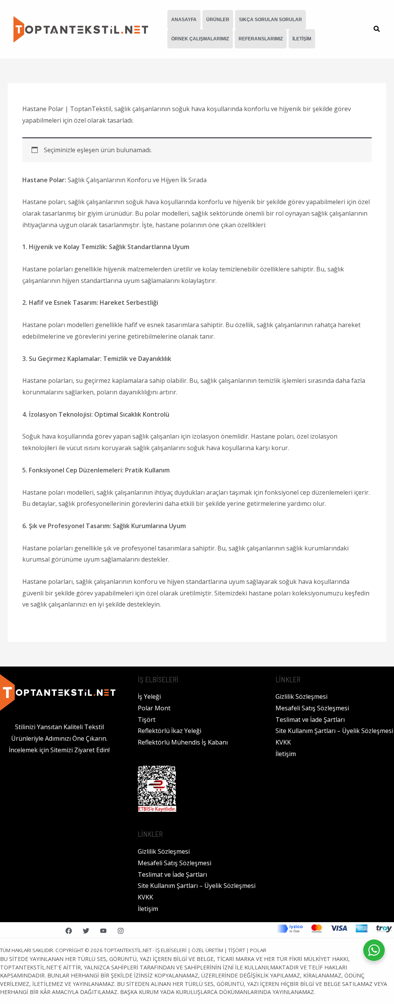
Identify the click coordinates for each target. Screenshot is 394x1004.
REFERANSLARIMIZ (261, 39)
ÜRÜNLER (217, 19)
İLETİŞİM (301, 39)
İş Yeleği (149, 696)
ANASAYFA (184, 19)
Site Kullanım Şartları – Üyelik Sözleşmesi (196, 885)
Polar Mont (154, 708)
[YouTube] (103, 931)
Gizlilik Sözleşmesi (164, 851)
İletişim (148, 908)
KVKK (145, 897)
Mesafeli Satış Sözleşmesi (174, 863)
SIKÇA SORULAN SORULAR (270, 19)
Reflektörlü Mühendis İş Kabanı (183, 742)
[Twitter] (86, 931)
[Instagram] (120, 931)
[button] (377, 29)
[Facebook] (68, 931)
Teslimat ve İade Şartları (172, 874)
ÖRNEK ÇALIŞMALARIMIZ (200, 39)
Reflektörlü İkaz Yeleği (169, 730)
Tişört (146, 719)
